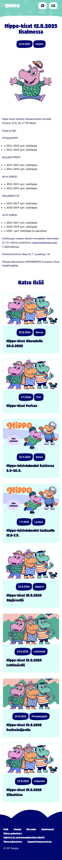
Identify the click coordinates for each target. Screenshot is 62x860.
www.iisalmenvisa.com (44, 242)
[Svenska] (53, 5)
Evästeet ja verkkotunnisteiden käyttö (24, 837)
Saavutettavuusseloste (40, 841)
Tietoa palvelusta (12, 833)
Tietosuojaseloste (12, 841)
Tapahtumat (47, 829)
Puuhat (17, 829)
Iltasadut (31, 829)
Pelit (6, 829)
